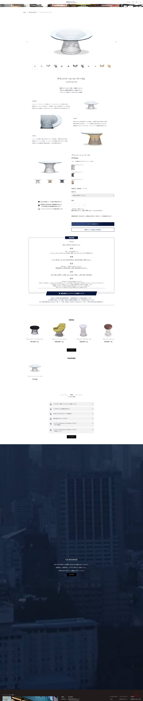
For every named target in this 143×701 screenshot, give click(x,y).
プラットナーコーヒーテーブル (35, 376)
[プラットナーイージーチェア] (59, 330)
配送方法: (74, 192)
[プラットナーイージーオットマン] (34, 330)
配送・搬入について (76, 210)
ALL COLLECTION (113, 696)
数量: (73, 200)
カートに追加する (93, 224)
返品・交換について (87, 210)
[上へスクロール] (141, 699)
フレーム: (82, 161)
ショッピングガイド (97, 210)
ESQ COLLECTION (32, 12)
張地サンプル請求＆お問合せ (93, 230)
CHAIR (111, 699)
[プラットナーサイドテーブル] (83, 330)
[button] (128, 2)
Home (24, 12)
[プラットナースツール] (108, 330)
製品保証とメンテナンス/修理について (72, 293)
